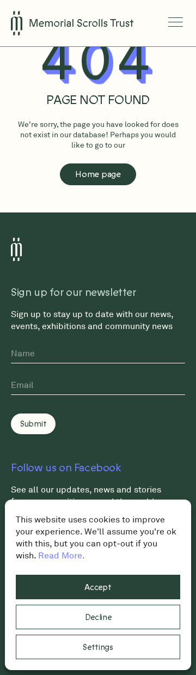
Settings (98, 647)
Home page (97, 174)
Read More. (61, 555)
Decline (98, 617)
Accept (97, 587)
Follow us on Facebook (66, 468)
